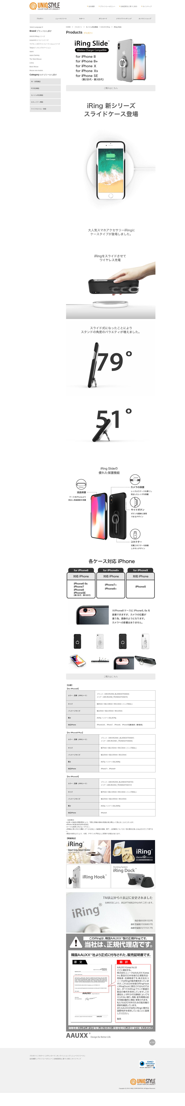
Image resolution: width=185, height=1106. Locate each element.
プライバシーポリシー (107, 6)
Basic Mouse (34, 67)
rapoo (32, 51)
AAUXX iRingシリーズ (37, 36)
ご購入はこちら (111, 88)
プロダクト (40, 18)
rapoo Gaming (34, 55)
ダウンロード (103, 18)
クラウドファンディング (124, 18)
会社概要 (92, 6)
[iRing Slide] (77, 669)
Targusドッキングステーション (40, 48)
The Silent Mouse (36, 59)
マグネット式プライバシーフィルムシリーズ (45, 44)
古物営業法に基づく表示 (129, 6)
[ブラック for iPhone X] (122, 650)
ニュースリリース (61, 18)
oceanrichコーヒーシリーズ (39, 40)
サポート (82, 18)
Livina (32, 63)
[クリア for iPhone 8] (100, 650)
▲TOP (152, 1042)
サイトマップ (147, 6)
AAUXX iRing (105, 27)
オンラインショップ (145, 18)
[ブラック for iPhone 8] (77, 650)
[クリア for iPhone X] (145, 650)
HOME (68, 27)
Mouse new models (36, 70)
